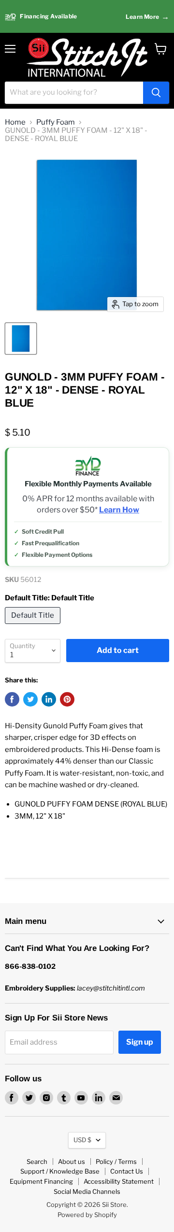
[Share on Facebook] (12, 699)
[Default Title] (34, 626)
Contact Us (126, 1171)
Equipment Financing (41, 1181)
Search (37, 1161)
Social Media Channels (87, 1191)
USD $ (82, 1140)
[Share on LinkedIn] (49, 699)
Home (15, 122)
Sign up (139, 1042)
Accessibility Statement (119, 1181)
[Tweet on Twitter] (30, 699)
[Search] (156, 93)
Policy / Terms (116, 1161)
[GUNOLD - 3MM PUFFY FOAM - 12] (20, 338)
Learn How (119, 510)
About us (71, 1161)
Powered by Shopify (87, 1214)
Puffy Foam (55, 122)
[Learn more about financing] (87, 16)
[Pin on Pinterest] (67, 699)
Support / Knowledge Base (60, 1171)
